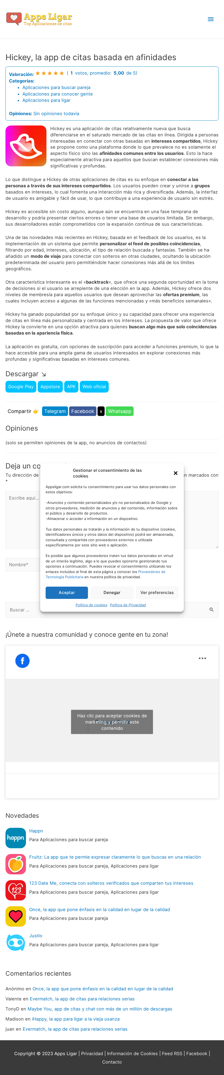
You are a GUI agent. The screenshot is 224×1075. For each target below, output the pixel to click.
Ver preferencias (157, 592)
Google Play (21, 386)
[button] (175, 473)
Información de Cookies (132, 1053)
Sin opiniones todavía (56, 113)
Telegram (55, 411)
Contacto (112, 1062)
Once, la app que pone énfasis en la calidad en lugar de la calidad (103, 988)
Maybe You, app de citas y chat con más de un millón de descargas (100, 1009)
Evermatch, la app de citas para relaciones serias (82, 999)
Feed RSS (172, 1053)
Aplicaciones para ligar (46, 100)
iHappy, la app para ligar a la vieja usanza (76, 1019)
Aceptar (67, 592)
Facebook (82, 411)
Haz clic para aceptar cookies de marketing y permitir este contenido (112, 722)
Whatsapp (119, 411)
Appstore (50, 386)
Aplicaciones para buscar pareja (56, 87)
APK (71, 386)
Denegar (112, 592)
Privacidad (92, 1053)
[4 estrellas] (55, 73)
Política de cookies (91, 605)
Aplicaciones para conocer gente (57, 94)
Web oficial (94, 386)
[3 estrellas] (49, 73)
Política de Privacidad (128, 605)
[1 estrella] (37, 73)
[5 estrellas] (61, 73)
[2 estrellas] (43, 73)
